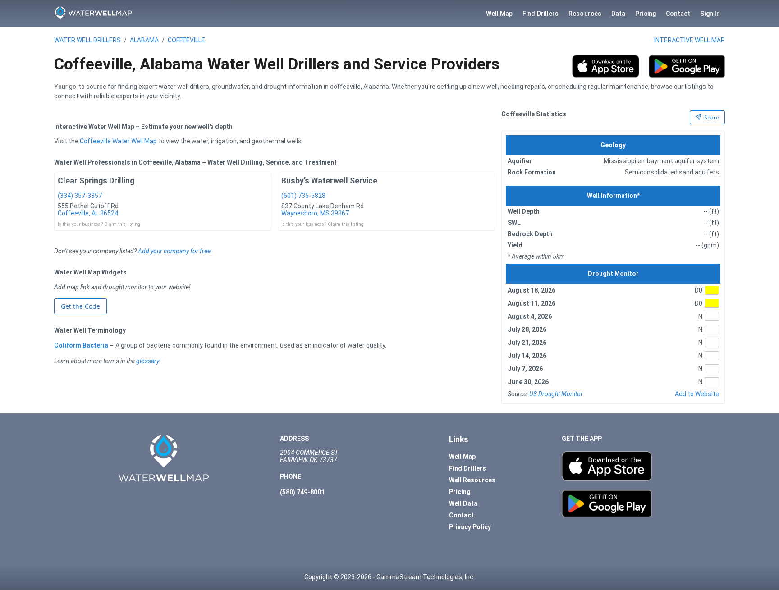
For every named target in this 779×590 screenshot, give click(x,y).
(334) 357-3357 (80, 195)
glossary (147, 361)
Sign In (710, 13)
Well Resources (472, 480)
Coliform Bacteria (81, 345)
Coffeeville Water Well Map (118, 141)
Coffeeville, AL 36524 (88, 213)
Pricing (645, 13)
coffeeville (186, 40)
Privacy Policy (470, 527)
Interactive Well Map (689, 40)
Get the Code (80, 306)
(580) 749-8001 (302, 492)
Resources (584, 13)
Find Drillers (540, 13)
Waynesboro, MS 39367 (315, 213)
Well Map (499, 13)
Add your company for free (174, 251)
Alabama (144, 40)
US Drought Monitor (556, 394)
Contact (678, 13)
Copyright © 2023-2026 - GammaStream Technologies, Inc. (389, 577)
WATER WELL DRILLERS (87, 40)
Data (618, 13)
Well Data (463, 503)
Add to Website (697, 394)
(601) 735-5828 (303, 195)
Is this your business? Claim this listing (99, 224)
